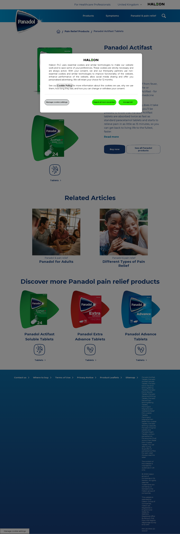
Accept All (128, 102)
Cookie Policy (64, 85)
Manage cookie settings (57, 102)
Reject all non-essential (104, 102)
